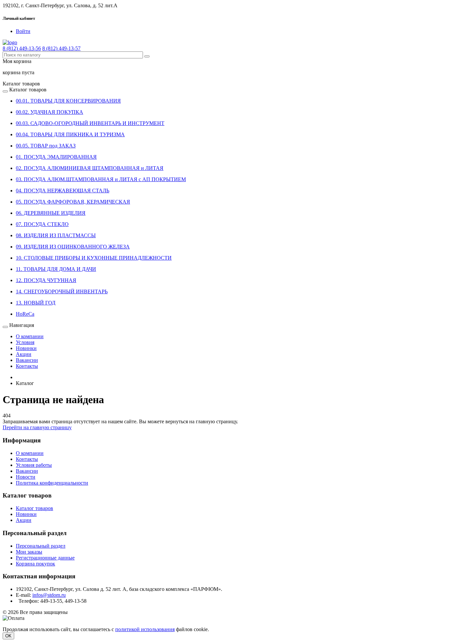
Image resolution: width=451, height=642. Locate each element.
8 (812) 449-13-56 (22, 48)
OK (8, 635)
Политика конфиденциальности (52, 483)
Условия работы (34, 465)
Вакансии (27, 360)
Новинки (26, 348)
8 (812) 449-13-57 (61, 48)
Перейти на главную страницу (37, 427)
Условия (25, 342)
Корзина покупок (35, 563)
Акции (23, 354)
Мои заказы (29, 552)
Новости (25, 477)
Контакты (27, 366)
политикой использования (145, 629)
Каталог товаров (34, 508)
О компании (30, 336)
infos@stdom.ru (49, 595)
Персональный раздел (40, 546)
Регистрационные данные (45, 558)
